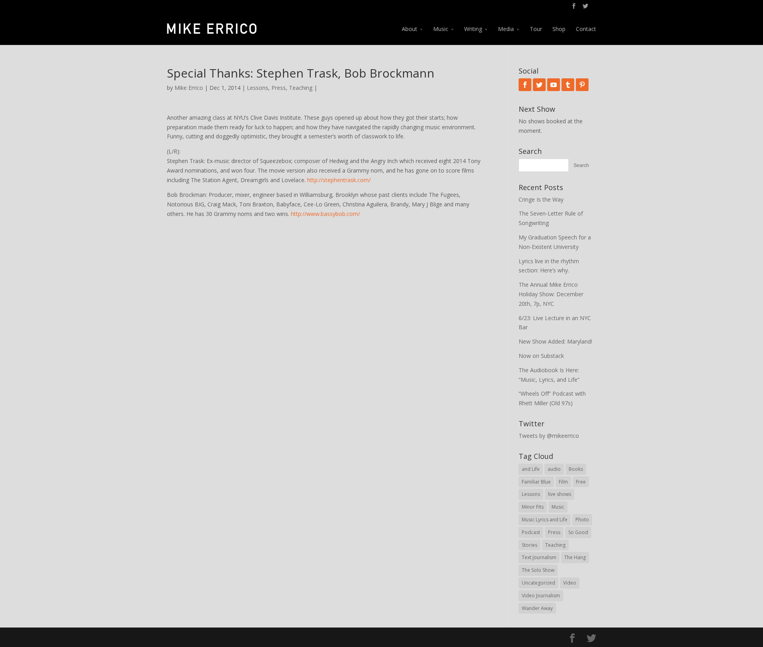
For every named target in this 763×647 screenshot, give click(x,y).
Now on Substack (541, 355)
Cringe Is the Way (541, 199)
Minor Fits (533, 506)
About (409, 29)
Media (506, 29)
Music (440, 29)
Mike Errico (188, 87)
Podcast (531, 532)
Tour (536, 29)
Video (569, 582)
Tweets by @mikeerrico (549, 435)
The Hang (575, 557)
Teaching (300, 87)
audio (554, 469)
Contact (586, 29)
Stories (529, 545)
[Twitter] (539, 84)
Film (563, 481)
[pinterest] (582, 84)
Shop (558, 29)
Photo (582, 519)
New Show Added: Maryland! (555, 341)
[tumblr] (568, 84)
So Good (578, 532)
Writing (473, 29)
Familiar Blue (536, 481)
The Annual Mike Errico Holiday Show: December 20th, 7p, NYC (551, 294)
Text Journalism (539, 557)
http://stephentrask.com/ (339, 180)
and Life (531, 469)
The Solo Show (538, 570)
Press (278, 87)
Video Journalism (541, 595)
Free (581, 481)
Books (576, 469)
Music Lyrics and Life (544, 519)
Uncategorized (538, 582)
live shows (559, 494)
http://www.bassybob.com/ (325, 214)
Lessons (257, 87)
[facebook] (525, 84)
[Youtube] (553, 84)
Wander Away (537, 608)
